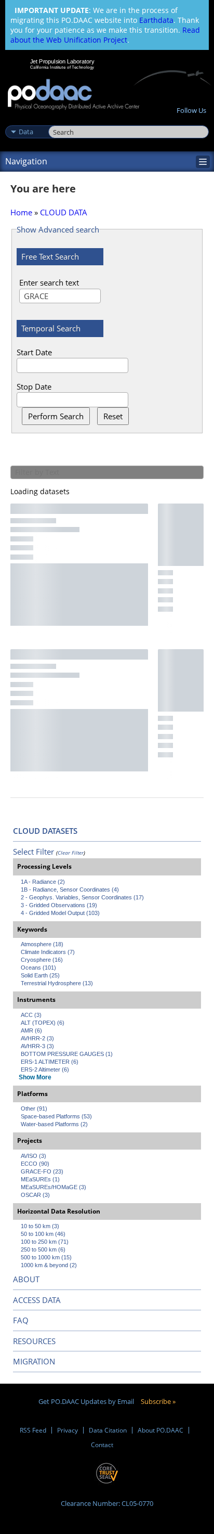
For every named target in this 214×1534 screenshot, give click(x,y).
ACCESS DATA (37, 1300)
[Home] (73, 95)
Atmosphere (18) (42, 944)
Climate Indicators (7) (48, 952)
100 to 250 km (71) (45, 1242)
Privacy (67, 1430)
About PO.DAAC (160, 1430)
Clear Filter (71, 852)
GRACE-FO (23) (42, 1171)
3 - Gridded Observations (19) (59, 905)
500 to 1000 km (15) (46, 1257)
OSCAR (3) (35, 1195)
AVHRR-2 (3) (37, 1038)
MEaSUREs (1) (40, 1179)
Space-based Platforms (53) (56, 1116)
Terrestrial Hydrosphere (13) (57, 983)
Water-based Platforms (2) (54, 1124)
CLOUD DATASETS (45, 831)
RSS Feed (33, 1430)
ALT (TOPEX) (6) (42, 1023)
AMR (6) (31, 1030)
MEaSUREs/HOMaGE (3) (53, 1187)
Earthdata (156, 20)
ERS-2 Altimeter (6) (45, 1069)
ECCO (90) (35, 1164)
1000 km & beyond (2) (49, 1265)
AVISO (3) (33, 1156)
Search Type (25, 120)
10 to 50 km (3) (40, 1226)
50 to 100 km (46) (43, 1234)
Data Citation (108, 1430)
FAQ (21, 1320)
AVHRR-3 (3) (37, 1046)
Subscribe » (158, 1401)
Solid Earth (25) (40, 975)
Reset (113, 416)
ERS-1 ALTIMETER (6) (49, 1062)
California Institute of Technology (62, 67)
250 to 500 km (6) (43, 1249)
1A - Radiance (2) (43, 882)
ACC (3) (31, 1015)
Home (21, 212)
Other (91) (34, 1108)
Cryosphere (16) (42, 960)
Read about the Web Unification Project (105, 35)
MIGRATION (34, 1361)
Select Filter (33, 851)
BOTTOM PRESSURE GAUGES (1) (67, 1054)
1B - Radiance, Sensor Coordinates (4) (70, 889)
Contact (102, 1444)
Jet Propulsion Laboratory (62, 61)
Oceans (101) (38, 967)
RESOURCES (34, 1341)
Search (60, 120)
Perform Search (56, 416)
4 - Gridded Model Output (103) (60, 913)
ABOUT (26, 1279)
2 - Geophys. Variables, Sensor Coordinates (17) (82, 897)
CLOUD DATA (63, 212)
